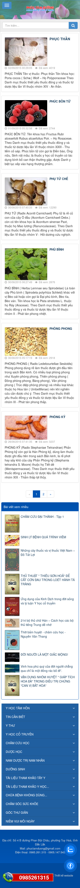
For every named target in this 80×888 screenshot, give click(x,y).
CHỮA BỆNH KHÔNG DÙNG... (26, 795)
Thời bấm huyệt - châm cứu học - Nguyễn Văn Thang (43, 634)
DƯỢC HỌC (14, 752)
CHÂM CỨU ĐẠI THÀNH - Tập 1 (42, 516)
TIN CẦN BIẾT (15, 717)
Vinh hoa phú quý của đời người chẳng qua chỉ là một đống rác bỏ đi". (47, 668)
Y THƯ (10, 725)
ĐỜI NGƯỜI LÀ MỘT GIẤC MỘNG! (44, 654)
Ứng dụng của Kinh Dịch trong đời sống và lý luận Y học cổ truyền (47, 601)
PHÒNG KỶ (57, 417)
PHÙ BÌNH (56, 249)
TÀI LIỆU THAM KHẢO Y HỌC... (27, 786)
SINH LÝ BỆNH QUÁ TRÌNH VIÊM (43, 537)
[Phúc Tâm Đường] (40, 8)
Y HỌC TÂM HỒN (18, 708)
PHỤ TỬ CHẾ (58, 179)
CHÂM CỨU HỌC (17, 743)
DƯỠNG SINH (15, 769)
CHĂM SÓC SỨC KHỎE (22, 804)
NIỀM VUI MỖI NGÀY (20, 821)
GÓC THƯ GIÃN (17, 812)
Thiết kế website (63, 875)
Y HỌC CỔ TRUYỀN (19, 734)
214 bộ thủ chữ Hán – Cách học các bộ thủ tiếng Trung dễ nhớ (47, 622)
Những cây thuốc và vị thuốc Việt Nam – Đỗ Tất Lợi (48, 552)
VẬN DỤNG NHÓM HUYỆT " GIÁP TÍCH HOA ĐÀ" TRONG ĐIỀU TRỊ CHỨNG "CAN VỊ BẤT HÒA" (48, 681)
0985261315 (34, 877)
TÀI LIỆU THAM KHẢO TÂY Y (25, 778)
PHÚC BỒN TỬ (60, 101)
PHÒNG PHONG (60, 328)
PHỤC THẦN (59, 38)
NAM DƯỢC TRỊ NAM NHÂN (25, 760)
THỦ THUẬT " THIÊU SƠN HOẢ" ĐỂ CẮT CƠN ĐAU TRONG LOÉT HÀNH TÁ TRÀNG (48, 580)
